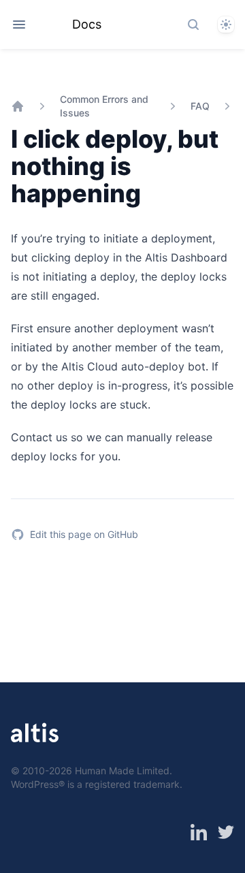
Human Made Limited (122, 770)
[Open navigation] (19, 24)
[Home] (17, 106)
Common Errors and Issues (104, 105)
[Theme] (226, 24)
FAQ (200, 106)
